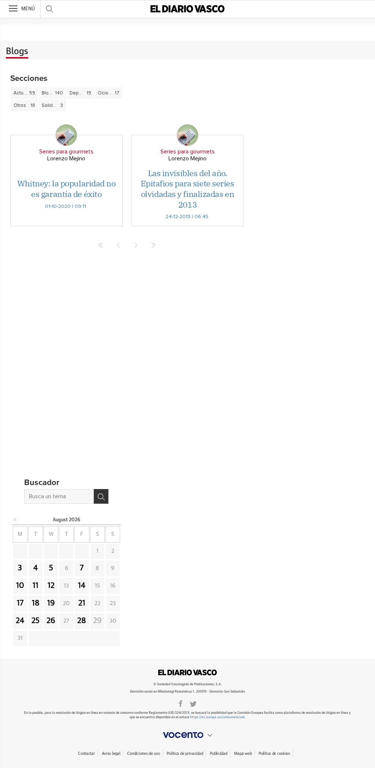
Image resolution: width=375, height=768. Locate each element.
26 (51, 621)
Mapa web (243, 754)
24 (20, 621)
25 (35, 621)
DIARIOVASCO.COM (187, 672)
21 (81, 603)
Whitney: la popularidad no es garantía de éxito (66, 188)
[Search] (101, 496)
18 (36, 603)
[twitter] (193, 703)
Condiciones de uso (143, 754)
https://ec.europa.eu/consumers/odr (217, 717)
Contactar (86, 754)
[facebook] (180, 703)
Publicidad (218, 754)
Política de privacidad (185, 754)
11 (35, 585)
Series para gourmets (66, 151)
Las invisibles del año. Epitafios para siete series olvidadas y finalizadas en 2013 (187, 189)
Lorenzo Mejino (66, 158)
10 (20, 585)
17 (20, 603)
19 (51, 603)
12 (51, 585)
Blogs (17, 51)
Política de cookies (274, 754)
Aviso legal (111, 754)
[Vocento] (187, 735)
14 (81, 585)
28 (81, 621)
